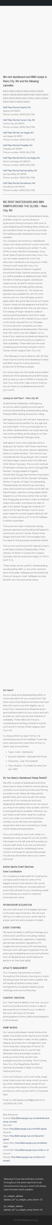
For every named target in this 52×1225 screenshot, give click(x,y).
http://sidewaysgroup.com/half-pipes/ (28, 1129)
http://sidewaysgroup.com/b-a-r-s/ (32, 1150)
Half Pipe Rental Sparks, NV (17, 107)
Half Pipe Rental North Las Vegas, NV (21, 158)
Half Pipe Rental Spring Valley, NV (20, 170)
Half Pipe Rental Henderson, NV (19, 183)
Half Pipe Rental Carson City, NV (19, 120)
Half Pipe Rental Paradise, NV (17, 145)
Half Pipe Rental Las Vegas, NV (18, 132)
